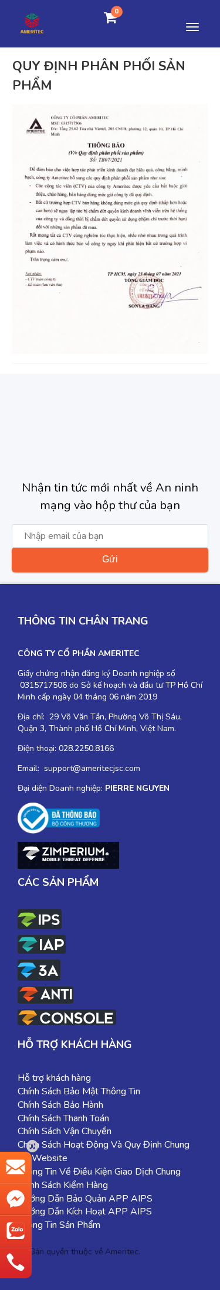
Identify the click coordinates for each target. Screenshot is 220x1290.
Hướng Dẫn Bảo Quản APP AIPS (85, 1198)
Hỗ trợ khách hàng (54, 1077)
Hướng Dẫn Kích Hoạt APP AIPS (85, 1211)
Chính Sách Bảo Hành (60, 1104)
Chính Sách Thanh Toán (63, 1118)
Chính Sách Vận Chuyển (64, 1131)
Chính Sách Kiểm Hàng (63, 1185)
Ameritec (121, 1251)
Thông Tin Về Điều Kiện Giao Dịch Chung (99, 1171)
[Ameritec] (32, 22)
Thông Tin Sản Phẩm (59, 1225)
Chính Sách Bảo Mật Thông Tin (79, 1091)
